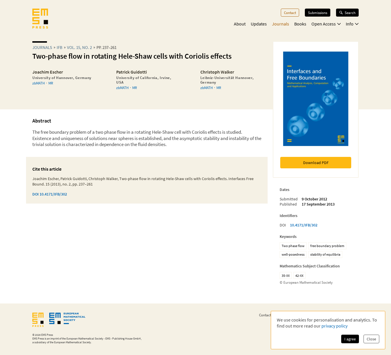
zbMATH (38, 83)
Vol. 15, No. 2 (79, 47)
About (240, 24)
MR (50, 83)
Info (350, 24)
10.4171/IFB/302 (303, 225)
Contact (290, 12)
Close (371, 339)
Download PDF (316, 162)
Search (350, 12)
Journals (280, 24)
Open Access (323, 24)
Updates (259, 24)
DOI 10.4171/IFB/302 (49, 194)
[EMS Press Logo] (40, 19)
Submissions (317, 12)
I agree (350, 339)
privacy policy (334, 326)
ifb (59, 47)
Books (300, 24)
